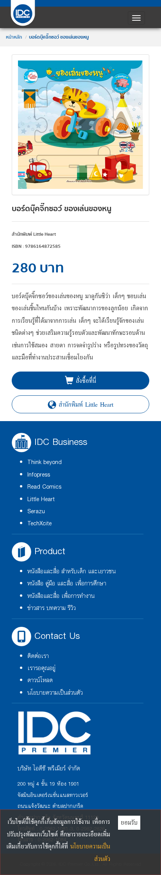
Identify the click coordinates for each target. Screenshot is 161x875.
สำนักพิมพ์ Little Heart (84, 404)
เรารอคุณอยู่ (41, 668)
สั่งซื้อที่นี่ (84, 380)
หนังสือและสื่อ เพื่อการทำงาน (61, 596)
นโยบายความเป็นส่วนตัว (55, 693)
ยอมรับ (129, 822)
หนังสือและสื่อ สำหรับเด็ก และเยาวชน (71, 571)
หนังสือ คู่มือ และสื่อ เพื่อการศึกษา (66, 583)
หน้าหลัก (14, 37)
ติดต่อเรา (38, 656)
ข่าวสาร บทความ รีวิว (51, 608)
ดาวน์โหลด (40, 680)
